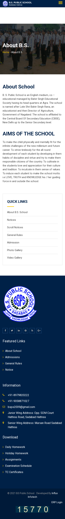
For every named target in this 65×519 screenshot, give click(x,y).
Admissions (12, 357)
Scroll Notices (15, 227)
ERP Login (56, 502)
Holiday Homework (16, 453)
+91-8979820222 (18, 395)
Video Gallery (14, 257)
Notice (9, 369)
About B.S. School (17, 212)
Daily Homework (15, 447)
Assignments (13, 459)
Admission (13, 242)
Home (6, 52)
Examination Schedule (18, 465)
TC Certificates (14, 472)
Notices (11, 219)
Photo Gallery (14, 250)
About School (13, 351)
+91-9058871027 (18, 401)
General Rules (15, 235)
